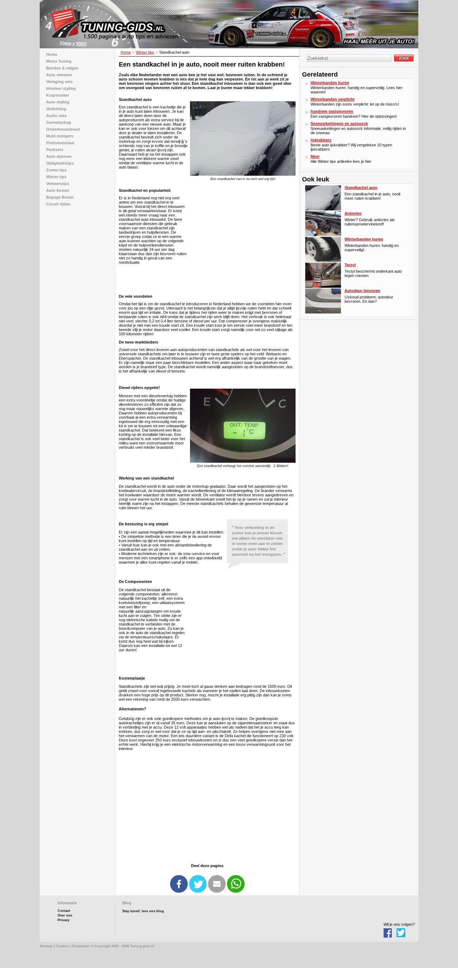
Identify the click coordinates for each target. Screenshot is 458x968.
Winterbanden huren (330, 83)
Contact (64, 911)
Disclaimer (80, 946)
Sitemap (46, 946)
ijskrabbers (321, 140)
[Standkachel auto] (323, 209)
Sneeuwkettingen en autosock (339, 123)
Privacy (63, 920)
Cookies (62, 946)
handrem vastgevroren (332, 111)
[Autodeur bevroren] (323, 312)
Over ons (65, 915)
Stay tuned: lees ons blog (143, 911)
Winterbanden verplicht (333, 99)
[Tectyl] (323, 286)
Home (126, 52)
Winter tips (145, 52)
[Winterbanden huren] (323, 260)
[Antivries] (323, 235)
